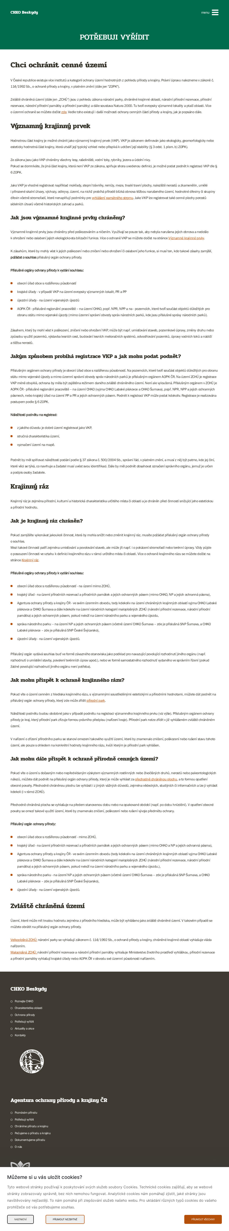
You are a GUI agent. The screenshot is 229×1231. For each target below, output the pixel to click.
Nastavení (20, 1219)
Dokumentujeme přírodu (30, 1140)
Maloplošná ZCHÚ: (24, 952)
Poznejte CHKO (24, 1001)
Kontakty (20, 1035)
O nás (18, 1146)
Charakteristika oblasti (28, 1008)
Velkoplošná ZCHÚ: (24, 940)
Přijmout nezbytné (65, 1219)
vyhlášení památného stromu (112, 198)
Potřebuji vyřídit (24, 1021)
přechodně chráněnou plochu (156, 779)
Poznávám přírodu (26, 1112)
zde (63, 112)
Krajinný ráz (30, 560)
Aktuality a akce (24, 1028)
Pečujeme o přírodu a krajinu (33, 1133)
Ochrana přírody (25, 1015)
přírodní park (96, 700)
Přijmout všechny (203, 1219)
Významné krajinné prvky (186, 238)
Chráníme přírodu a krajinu (31, 1126)
